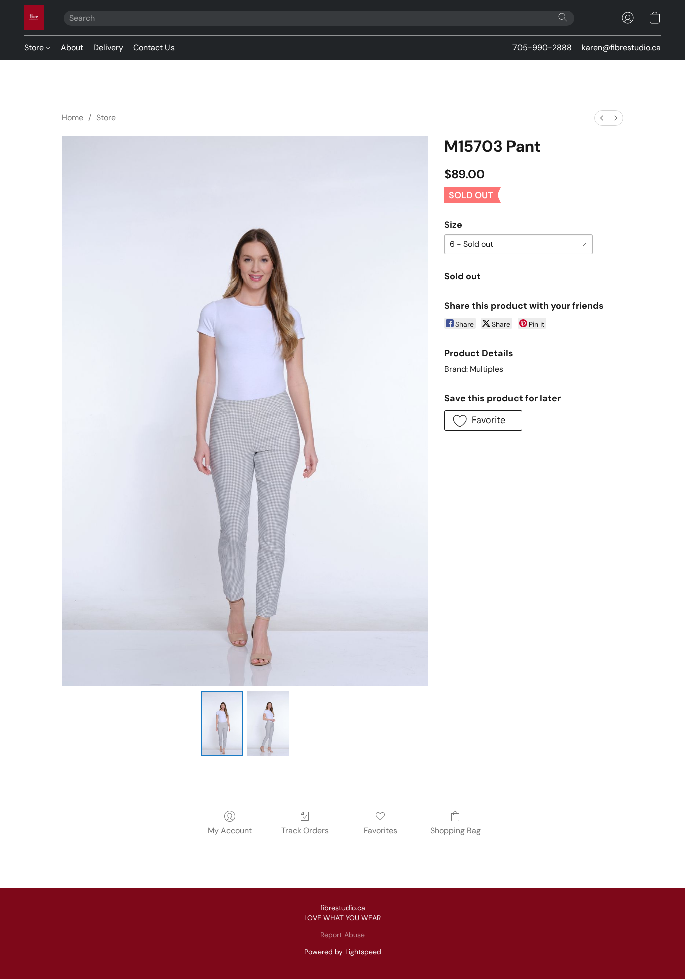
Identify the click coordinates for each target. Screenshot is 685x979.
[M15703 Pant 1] (268, 723)
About (72, 47)
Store (35, 47)
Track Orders (305, 830)
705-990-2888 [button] (542, 47)
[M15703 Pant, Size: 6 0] (222, 723)
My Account (230, 830)
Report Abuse (342, 934)
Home (72, 117)
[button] (34, 17)
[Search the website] (562, 17)
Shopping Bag (455, 830)
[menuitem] (602, 118)
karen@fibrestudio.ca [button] (621, 47)
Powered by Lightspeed (342, 951)
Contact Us (154, 47)
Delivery (108, 47)
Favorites (380, 830)
